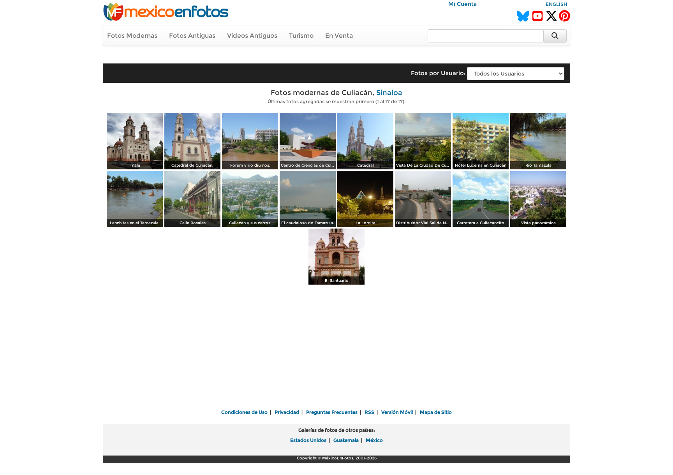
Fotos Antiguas (192, 35)
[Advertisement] (336, 347)
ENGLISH (556, 4)
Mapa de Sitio (436, 412)
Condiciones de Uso (244, 412)
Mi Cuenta (462, 3)
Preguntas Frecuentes (332, 412)
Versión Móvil (397, 412)
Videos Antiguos (252, 35)
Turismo (301, 35)
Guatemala (346, 440)
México (374, 440)
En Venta (339, 35)
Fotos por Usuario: (438, 73)
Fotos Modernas (132, 35)
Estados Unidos (308, 440)
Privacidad (287, 412)
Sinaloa (389, 92)
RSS (369, 412)
